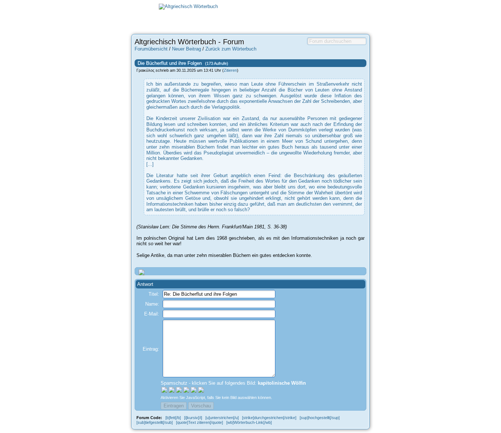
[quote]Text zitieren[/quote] (199, 422)
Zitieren (230, 70)
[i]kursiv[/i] (193, 417)
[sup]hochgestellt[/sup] (320, 417)
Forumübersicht (151, 49)
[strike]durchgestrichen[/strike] (269, 417)
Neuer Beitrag (186, 49)
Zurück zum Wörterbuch (230, 49)
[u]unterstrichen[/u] (222, 417)
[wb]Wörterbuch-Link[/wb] (249, 422)
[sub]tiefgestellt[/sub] (154, 422)
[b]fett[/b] (173, 417)
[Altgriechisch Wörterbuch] (188, 6)
